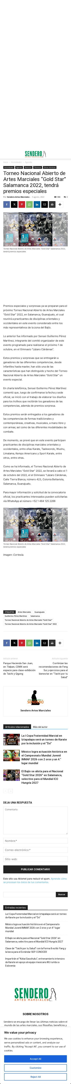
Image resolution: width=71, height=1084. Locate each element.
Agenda (28, 162)
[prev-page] (5, 791)
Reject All (36, 1076)
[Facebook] (6, 204)
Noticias (28, 167)
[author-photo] (35, 705)
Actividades (16, 162)
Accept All (35, 1058)
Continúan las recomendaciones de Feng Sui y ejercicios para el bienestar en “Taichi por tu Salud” (53, 670)
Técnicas (37, 167)
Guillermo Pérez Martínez (16, 616)
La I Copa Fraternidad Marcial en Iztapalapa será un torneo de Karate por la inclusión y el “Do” (44, 739)
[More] (59, 204)
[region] (35, 1055)
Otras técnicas (49, 167)
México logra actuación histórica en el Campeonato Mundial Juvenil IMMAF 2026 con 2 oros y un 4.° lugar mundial (32, 928)
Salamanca (35, 616)
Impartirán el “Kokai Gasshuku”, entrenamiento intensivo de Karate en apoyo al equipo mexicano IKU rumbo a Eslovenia (35, 962)
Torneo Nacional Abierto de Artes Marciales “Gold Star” (28, 620)
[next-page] (11, 791)
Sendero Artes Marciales (18, 197)
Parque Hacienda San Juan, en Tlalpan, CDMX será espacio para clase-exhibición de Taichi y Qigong (19, 668)
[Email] (44, 204)
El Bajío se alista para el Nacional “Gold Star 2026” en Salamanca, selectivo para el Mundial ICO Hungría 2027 (34, 940)
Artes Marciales (24, 612)
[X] (14, 204)
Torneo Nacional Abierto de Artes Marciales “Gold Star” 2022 (31, 624)
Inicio (5, 162)
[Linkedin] (37, 204)
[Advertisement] (35, 37)
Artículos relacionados (17, 727)
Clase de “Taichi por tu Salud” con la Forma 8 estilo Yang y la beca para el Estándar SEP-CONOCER (35, 950)
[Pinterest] (21, 204)
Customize (35, 1067)
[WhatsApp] (29, 204)
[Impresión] (52, 204)
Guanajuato (40, 612)
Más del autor (40, 727)
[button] (5, 154)
